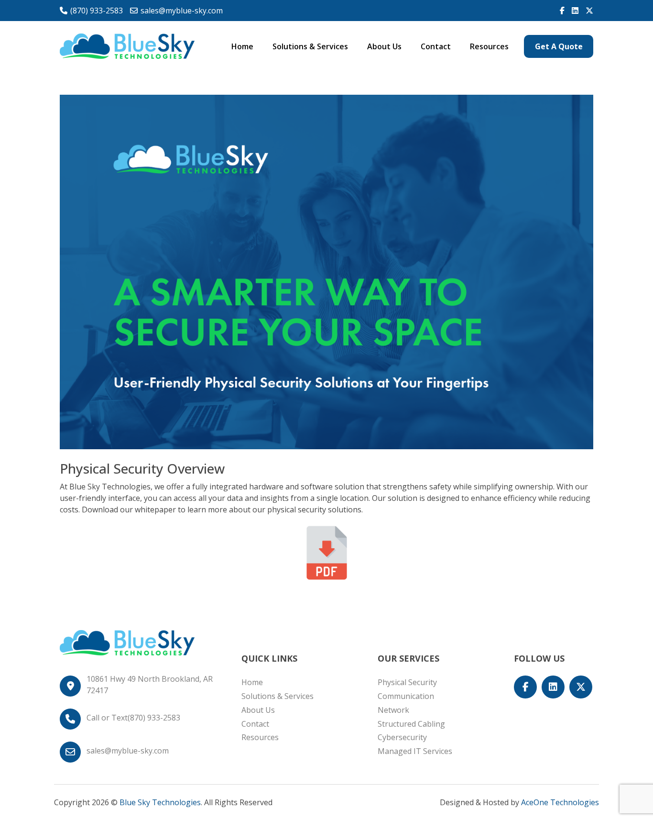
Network (393, 710)
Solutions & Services (310, 46)
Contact (436, 46)
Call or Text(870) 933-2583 (133, 717)
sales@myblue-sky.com (182, 10)
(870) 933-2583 (96, 10)
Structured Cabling (411, 724)
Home (242, 46)
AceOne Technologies (560, 802)
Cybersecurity (402, 737)
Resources (489, 46)
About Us (384, 46)
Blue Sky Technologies (160, 802)
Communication (406, 696)
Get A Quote (559, 46)
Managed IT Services (415, 751)
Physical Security (407, 682)
